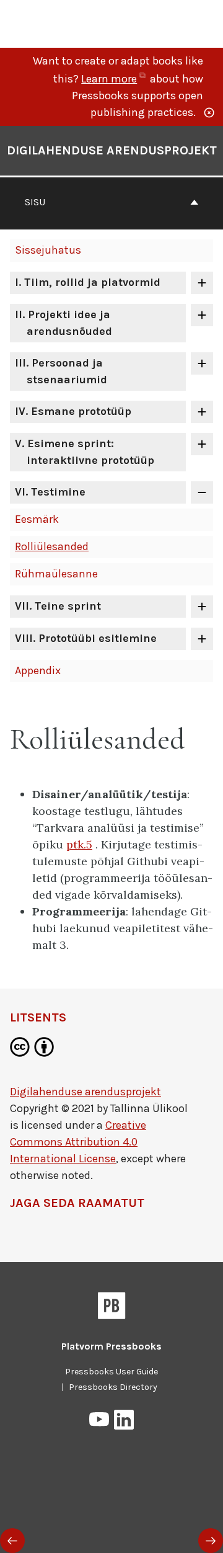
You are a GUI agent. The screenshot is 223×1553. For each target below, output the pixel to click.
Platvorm (111, 1346)
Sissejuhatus (48, 250)
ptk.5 (79, 844)
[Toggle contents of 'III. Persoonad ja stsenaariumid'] (202, 363)
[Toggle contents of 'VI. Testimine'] (202, 492)
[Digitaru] (72, 23)
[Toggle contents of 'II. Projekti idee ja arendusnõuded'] (202, 315)
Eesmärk (37, 519)
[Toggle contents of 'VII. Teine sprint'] (202, 606)
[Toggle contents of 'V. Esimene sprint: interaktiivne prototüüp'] (202, 444)
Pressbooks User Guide (111, 1371)
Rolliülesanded (52, 546)
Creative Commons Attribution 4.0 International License (78, 1141)
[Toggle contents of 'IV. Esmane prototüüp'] (202, 412)
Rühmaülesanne (56, 574)
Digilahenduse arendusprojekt (112, 150)
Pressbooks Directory (113, 1387)
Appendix (38, 670)
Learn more (114, 79)
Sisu (35, 202)
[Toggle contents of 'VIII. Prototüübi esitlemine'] (202, 639)
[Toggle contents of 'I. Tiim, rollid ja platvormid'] (202, 283)
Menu (205, 24)
